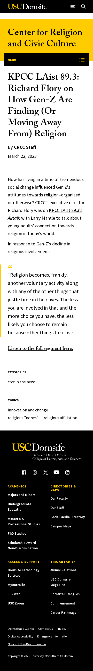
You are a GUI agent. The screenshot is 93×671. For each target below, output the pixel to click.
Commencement (62, 603)
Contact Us (45, 629)
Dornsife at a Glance (21, 629)
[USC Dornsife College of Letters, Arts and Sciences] (27, 8)
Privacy (61, 629)
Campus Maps (60, 526)
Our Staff (57, 508)
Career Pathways (63, 612)
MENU (12, 60)
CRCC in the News (22, 381)
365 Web (14, 594)
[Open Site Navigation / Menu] (73, 6)
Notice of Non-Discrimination (27, 644)
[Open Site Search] (83, 6)
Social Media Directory (67, 517)
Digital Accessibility (20, 636)
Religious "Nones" (23, 417)
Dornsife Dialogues (65, 594)
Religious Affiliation (60, 417)
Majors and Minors (21, 495)
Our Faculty (59, 498)
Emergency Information (52, 636)
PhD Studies (17, 533)
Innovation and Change (28, 409)
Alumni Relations (63, 570)
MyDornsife (16, 585)
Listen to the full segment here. (40, 349)
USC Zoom (16, 603)
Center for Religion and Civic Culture (45, 39)
